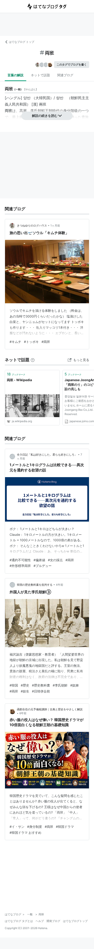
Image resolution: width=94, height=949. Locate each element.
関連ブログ (65, 75)
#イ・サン (17, 827)
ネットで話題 (40, 75)
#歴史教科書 (41, 685)
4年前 (59, 584)
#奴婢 (74, 685)
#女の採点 (55, 560)
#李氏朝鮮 (60, 685)
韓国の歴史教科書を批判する (34, 584)
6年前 (22, 713)
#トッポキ (31, 342)
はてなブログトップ (75, 921)
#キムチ (15, 342)
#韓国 (14, 685)
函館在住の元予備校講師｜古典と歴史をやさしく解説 (50, 709)
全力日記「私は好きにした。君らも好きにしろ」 (47, 454)
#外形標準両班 (20, 566)
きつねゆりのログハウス (32, 225)
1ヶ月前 (55, 225)
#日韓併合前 (41, 691)
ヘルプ (40, 921)
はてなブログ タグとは (19, 921)
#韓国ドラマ (65, 827)
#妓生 (25, 691)
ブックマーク (16, 374)
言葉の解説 (16, 75)
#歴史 (25, 685)
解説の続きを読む (44, 116)
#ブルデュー (43, 566)
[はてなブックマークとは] (32, 359)
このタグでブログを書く (72, 64)
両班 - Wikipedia (19, 380)
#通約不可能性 (20, 560)
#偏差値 (39, 560)
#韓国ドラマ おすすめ (25, 832)
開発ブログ (53, 921)
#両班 (46, 342)
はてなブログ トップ (21, 42)
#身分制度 (34, 827)
